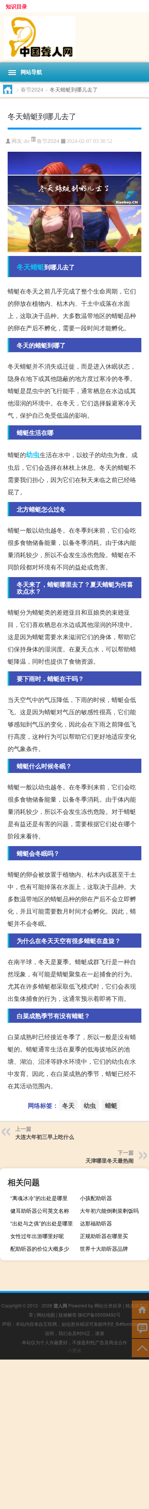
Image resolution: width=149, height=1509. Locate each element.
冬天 (24, 267)
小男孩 (74, 1350)
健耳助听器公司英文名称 (39, 1210)
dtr (27, 141)
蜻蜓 (37, 267)
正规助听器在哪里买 (104, 1236)
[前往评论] (140, 1328)
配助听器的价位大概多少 (39, 1248)
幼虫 (33, 454)
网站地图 (46, 1314)
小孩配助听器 (96, 1198)
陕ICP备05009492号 (99, 1314)
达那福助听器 (96, 1223)
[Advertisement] (74, 1434)
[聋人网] (74, 37)
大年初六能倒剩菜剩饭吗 (109, 1210)
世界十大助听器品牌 (104, 1248)
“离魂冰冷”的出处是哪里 (39, 1198)
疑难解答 (67, 1314)
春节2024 (32, 89)
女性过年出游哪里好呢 (37, 1236)
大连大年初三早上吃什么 (44, 1136)
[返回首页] (140, 1309)
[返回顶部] (140, 1347)
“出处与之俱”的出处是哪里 (41, 1223)
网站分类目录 (108, 1305)
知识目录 (16, 6)
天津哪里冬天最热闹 (110, 1160)
